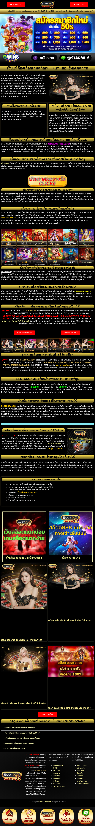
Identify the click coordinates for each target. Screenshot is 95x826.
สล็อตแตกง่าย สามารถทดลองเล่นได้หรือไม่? (20, 728)
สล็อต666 (56, 778)
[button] (47, 728)
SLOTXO (56, 770)
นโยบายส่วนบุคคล (83, 784)
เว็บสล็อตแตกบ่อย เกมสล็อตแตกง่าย (24, 557)
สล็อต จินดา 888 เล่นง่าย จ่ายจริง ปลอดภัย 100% (70, 708)
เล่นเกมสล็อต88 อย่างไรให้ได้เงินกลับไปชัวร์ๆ (21, 640)
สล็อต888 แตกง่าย (71, 557)
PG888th (56, 784)
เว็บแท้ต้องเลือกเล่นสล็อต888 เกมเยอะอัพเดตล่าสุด (47, 68)
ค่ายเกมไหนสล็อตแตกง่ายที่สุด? (15, 748)
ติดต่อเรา (80, 778)
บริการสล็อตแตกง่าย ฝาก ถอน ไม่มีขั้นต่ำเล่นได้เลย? (22, 733)
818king (56, 781)
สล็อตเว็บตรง (58, 765)
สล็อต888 (56, 776)
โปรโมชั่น (80, 773)
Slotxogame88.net (44, 802)
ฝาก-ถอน (80, 770)
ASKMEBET (57, 773)
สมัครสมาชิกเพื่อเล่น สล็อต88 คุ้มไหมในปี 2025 (69, 620)
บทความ (80, 776)
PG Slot (56, 768)
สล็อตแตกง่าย (82, 765)
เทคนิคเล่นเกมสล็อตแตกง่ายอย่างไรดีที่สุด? (19, 743)
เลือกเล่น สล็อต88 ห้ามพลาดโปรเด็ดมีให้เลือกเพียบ (24, 703)
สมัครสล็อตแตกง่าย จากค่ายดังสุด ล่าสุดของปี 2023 (22, 738)
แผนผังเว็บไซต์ (82, 781)
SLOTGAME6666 (59, 786)
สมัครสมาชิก (81, 768)
